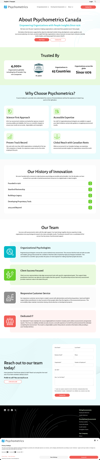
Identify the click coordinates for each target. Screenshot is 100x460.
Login (91, 1)
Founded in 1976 (14, 183)
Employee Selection (84, 412)
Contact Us (88, 7)
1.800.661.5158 (13, 381)
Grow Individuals (83, 424)
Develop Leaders (83, 422)
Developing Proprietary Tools (19, 202)
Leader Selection (83, 415)
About (80, 436)
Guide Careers (82, 427)
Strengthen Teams (83, 429)
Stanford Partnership (16, 189)
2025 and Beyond (15, 208)
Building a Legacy (15, 195)
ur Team (42, 40)
